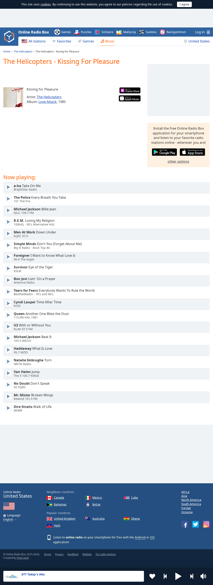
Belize (96, 504)
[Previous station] (165, 576)
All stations (37, 41)
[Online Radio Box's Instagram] (206, 524)
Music (110, 41)
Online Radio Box (33, 32)
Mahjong (129, 32)
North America (191, 500)
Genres (88, 41)
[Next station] (192, 576)
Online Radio (17, 494)
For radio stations (106, 554)
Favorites (64, 41)
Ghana (135, 519)
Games (66, 32)
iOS (152, 537)
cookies (46, 4)
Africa (185, 492)
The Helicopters (49, 97)
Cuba (134, 497)
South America (191, 504)
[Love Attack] (13, 97)
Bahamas (60, 504)
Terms (47, 554)
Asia (184, 496)
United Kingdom (65, 519)
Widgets (87, 554)
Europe (186, 508)
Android (140, 537)
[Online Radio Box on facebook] (184, 524)
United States (199, 41)
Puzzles (86, 32)
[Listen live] (8, 187)
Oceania (187, 512)
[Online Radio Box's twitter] (195, 524)
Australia (98, 519)
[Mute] (205, 576)
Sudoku (151, 32)
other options (178, 161)
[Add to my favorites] (152, 576)
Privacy (59, 554)
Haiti (57, 525)
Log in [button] (200, 32)
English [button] (8, 519)
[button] (178, 576)
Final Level (23, 558)
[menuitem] (34, 41)
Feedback (72, 554)
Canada (59, 497)
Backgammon (176, 32)
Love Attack (47, 101)
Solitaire (107, 32)
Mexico (97, 497)
